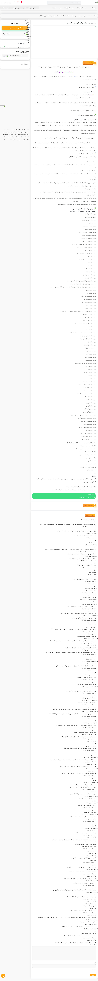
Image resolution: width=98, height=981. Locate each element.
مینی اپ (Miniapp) (69, 7)
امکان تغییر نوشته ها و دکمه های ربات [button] (87, 170)
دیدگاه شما (93, 944)
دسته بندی (93, 7)
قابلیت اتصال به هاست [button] (91, 195)
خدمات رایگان (5, 8)
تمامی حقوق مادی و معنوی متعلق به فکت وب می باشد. (16, 139)
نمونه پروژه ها (16, 8)
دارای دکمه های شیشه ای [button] (90, 189)
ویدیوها (54, 7)
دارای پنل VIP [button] (93, 179)
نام (95, 963)
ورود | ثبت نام (7, 2)
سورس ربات (84, 15)
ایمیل (94, 969)
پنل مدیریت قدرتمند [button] (91, 161)
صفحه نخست (93, 15)
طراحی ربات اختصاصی (29, 8)
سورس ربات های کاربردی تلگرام (69, 15)
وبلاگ (60, 7)
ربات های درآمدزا (81, 7)
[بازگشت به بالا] (3, 971)
